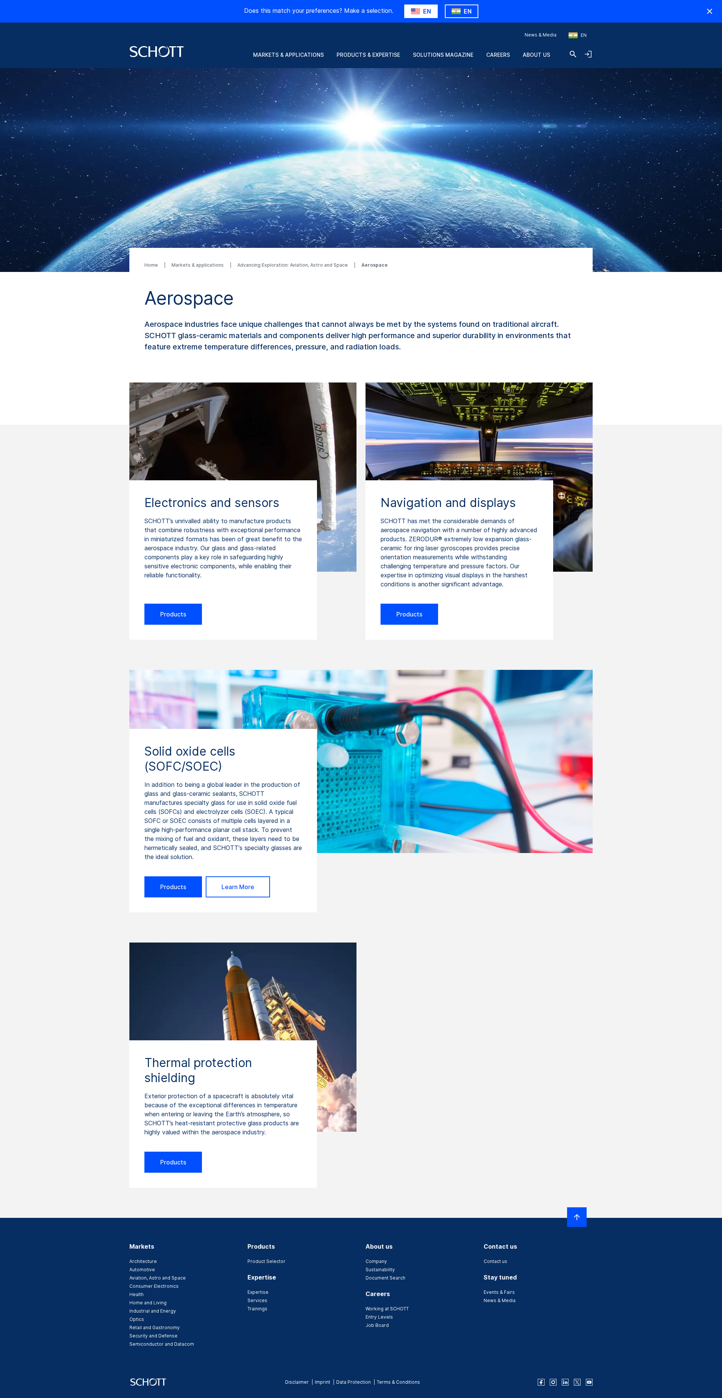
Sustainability (380, 1269)
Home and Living (148, 1302)
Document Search (385, 1278)
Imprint (322, 1382)
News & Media (541, 35)
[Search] (573, 54)
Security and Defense (153, 1336)
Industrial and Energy (152, 1311)
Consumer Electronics (154, 1286)
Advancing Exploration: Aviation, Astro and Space (293, 265)
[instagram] (553, 1382)
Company (376, 1261)
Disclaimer (297, 1382)
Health (136, 1294)
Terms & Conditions (398, 1382)
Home (151, 265)
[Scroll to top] (577, 1217)
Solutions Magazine (443, 55)
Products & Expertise (368, 55)
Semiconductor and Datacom (161, 1344)
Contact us (495, 1261)
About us (536, 55)
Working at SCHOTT (387, 1308)
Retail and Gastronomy (154, 1327)
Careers (498, 55)
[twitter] (577, 1382)
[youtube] (589, 1382)
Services (257, 1300)
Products (173, 614)
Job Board (377, 1325)
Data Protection (353, 1382)
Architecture (143, 1261)
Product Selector (266, 1261)
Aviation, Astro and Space (157, 1278)
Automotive (142, 1269)
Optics (136, 1319)
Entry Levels (379, 1317)
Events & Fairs (499, 1292)
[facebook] (541, 1382)
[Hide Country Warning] (709, 11)
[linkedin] (565, 1382)
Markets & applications (198, 265)
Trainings (257, 1308)
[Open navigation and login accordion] (588, 54)
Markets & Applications (288, 55)
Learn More (237, 887)
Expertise (257, 1292)
